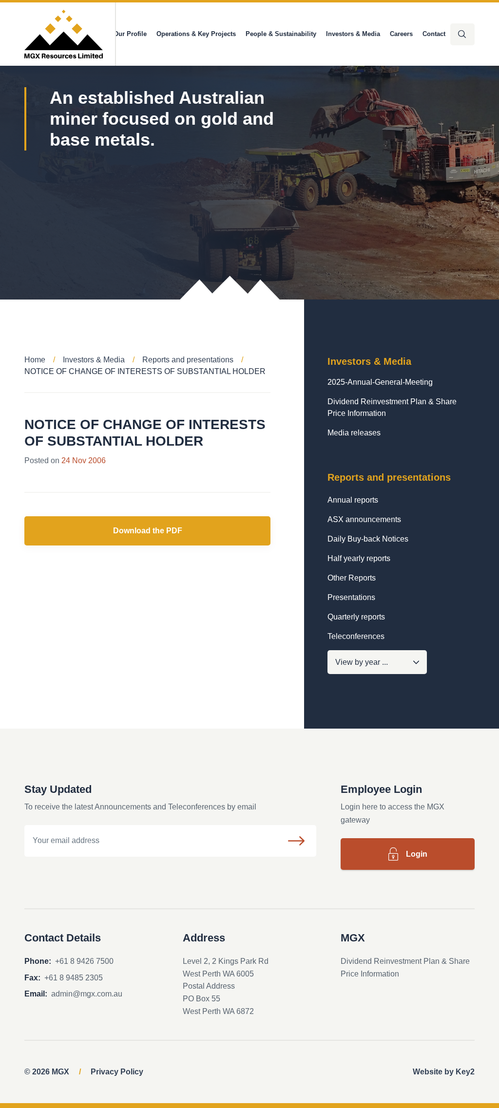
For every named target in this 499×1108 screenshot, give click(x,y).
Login (416, 854)
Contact (433, 34)
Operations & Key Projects (196, 34)
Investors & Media (353, 34)
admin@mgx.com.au (86, 994)
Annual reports (352, 500)
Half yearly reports (358, 558)
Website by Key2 (444, 1072)
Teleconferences (355, 636)
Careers (401, 34)
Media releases (354, 433)
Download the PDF (147, 530)
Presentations (351, 597)
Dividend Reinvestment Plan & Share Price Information (392, 407)
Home (34, 360)
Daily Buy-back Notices (367, 539)
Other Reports (351, 578)
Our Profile (130, 34)
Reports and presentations (187, 360)
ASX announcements (364, 519)
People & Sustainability (281, 34)
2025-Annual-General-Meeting (380, 382)
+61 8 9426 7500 (84, 961)
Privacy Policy (117, 1072)
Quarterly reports (356, 617)
